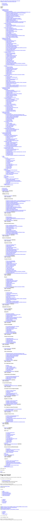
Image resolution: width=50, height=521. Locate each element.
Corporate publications (9, 161)
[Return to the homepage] (8, 1)
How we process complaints (10, 179)
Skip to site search (17, 0)
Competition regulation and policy (11, 69)
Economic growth (7, 75)
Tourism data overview (9, 106)
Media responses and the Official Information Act (13, 181)
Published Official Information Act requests (13, 171)
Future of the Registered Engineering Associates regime (14, 22)
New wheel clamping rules (10, 64)
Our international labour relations (11, 43)
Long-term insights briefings (10, 79)
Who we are (6, 157)
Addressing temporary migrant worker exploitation (14, 93)
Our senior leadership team (10, 158)
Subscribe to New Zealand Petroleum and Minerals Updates (15, 35)
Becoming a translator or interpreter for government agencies (15, 155)
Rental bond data (8, 24)
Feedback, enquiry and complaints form (12, 178)
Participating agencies (9, 152)
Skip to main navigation (10, 0)
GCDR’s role (8, 137)
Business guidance (9, 54)
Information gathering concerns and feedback (13, 180)
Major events (8, 80)
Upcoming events (7, 183)
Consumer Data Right (9, 67)
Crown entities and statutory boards (11, 164)
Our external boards (9, 163)
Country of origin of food (10, 60)
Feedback (3, 500)
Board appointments (9, 165)
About (3, 491)
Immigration (6, 89)
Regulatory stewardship (8, 141)
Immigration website (9, 92)
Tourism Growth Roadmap (10, 99)
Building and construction (8, 11)
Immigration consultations (10, 90)
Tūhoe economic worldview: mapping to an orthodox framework (16, 85)
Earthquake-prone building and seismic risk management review (16, 21)
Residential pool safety (9, 17)
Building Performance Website (11, 19)
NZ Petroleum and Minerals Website (11, 36)
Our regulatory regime (9, 126)
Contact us (6, 177)
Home (1, 471)
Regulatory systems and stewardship (11, 142)
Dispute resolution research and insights (12, 140)
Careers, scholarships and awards (11, 124)
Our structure (8, 159)
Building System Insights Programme (12, 20)
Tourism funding (8, 102)
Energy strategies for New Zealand (11, 31)
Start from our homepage (6, 480)
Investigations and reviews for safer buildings (13, 16)
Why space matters (9, 123)
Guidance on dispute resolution (11, 136)
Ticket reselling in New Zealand (11, 62)
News (5, 175)
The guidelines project (9, 154)
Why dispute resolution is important (11, 138)
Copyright (3, 511)
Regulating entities (9, 70)
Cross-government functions (6, 493)
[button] (25, 487)
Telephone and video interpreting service (12, 149)
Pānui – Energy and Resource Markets (12, 37)
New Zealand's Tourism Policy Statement (12, 98)
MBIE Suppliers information (8, 184)
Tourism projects (8, 103)
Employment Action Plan (10, 41)
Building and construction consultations (12, 15)
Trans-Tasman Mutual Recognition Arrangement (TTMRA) (15, 74)
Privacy (3, 513)
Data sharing (8, 170)
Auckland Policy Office (8, 134)
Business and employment (6, 492)
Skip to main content (3, 0)
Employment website (9, 44)
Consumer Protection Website (10, 53)
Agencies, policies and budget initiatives (12, 116)
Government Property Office (8, 147)
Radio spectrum (8, 131)
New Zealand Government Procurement (10, 145)
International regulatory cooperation (11, 144)
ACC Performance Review (10, 51)
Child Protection (8, 168)
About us (7, 122)
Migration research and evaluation (11, 94)
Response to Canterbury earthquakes (12, 13)
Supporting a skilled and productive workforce (13, 18)
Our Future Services (9, 96)
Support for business (9, 66)
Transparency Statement (10, 172)
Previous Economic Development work (12, 86)
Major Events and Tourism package (11, 100)
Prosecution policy (9, 167)
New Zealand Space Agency (8, 121)
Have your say (4, 3)
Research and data (9, 119)
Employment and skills (7, 39)
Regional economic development (11, 83)
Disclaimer (4, 512)
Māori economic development (10, 81)
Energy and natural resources (8, 27)
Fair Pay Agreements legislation (11, 48)
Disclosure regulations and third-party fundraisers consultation (15, 63)
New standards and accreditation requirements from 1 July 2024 (16, 151)
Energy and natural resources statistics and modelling (14, 29)
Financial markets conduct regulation (12, 68)
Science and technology (6, 495)
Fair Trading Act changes (10, 61)
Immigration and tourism (6, 494)
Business (5, 65)
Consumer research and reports (11, 56)
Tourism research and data (8, 105)
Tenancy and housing (7, 23)
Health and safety (9, 42)
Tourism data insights (9, 109)
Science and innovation (7, 113)
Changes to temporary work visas (11, 91)
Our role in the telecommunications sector (12, 129)
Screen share (8, 182)
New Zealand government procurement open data (14, 146)
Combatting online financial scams (11, 55)
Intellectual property (9, 72)
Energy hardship (8, 32)
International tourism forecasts (10, 110)
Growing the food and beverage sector (12, 78)
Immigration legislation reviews (11, 97)
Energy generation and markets (11, 33)
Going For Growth (9, 76)
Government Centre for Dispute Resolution (11, 135)
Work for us (6, 169)
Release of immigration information (11, 95)
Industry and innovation (10, 125)
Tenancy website (8, 26)
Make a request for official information (12, 173)
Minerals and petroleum (10, 30)
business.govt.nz (8, 73)
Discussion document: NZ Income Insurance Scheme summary (16, 50)
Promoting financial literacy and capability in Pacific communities (16, 82)
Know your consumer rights (10, 52)
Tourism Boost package (10, 101)
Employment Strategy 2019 (10, 49)
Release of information (9, 174)
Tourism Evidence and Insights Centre (12, 107)
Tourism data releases (9, 108)
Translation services (9, 150)
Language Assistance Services (9, 148)
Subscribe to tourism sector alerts (11, 104)
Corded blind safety (9, 59)
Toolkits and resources (9, 153)
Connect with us (8, 127)
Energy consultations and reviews (11, 28)
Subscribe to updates (9, 120)
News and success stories (10, 118)
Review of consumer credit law (11, 57)
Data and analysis (5, 4)
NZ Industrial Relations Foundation (11, 46)
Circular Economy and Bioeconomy (11, 77)
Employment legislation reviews (11, 40)
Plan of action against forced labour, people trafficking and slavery (16, 47)
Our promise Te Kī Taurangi (10, 160)
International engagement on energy (11, 34)
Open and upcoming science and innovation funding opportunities (16, 115)
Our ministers (8, 162)
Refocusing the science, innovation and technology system (15, 114)
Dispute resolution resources (10, 139)
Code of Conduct (9, 166)
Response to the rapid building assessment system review (15, 14)
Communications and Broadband (9, 128)
